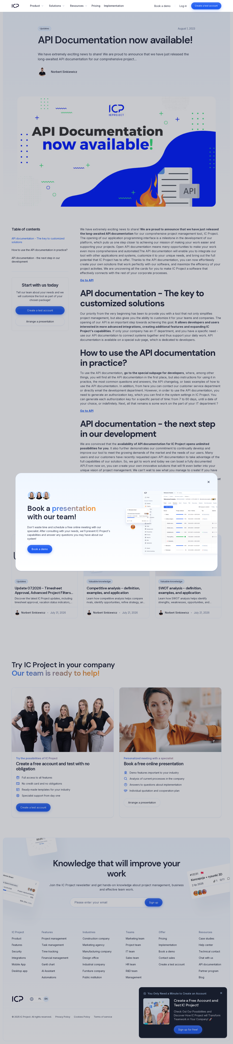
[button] (36, 6)
